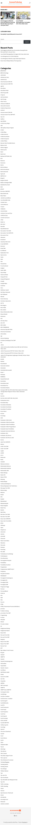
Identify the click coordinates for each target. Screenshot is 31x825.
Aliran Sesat (3, 101)
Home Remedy (4, 298)
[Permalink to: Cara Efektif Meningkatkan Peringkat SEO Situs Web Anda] (23, 15)
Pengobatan (4, 567)
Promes (2, 617)
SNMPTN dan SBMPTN (6, 690)
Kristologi (3, 415)
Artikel (2, 130)
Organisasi (3, 529)
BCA (2, 158)
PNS (2, 600)
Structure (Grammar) (6, 731)
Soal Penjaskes (4, 711)
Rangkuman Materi (5, 630)
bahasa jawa (4, 149)
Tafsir (2, 742)
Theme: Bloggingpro (23, 822)
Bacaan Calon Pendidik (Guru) (8, 143)
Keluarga (3, 374)
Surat (2, 736)
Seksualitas (3, 663)
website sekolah (5, 804)
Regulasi (3, 639)
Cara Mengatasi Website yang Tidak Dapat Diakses (13, 58)
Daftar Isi (3, 222)
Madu (2, 459)
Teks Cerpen (4, 753)
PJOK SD (3, 593)
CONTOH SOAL (4, 215)
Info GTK (3, 323)
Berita (2, 165)
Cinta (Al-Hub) (4, 211)
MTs (1, 497)
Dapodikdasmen (5, 228)
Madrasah (3, 457)
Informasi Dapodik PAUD (6, 329)
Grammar (3, 285)
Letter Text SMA (4, 446)
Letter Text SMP (4, 448)
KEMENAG (3, 376)
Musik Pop (3, 508)
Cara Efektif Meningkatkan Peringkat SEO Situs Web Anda (23, 22)
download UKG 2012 (5, 241)
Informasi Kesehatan (6, 331)
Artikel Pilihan (4, 141)
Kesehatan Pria (4, 385)
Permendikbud (4, 591)
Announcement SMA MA (6, 112)
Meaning (3, 479)
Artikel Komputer (5, 138)
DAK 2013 (3, 224)
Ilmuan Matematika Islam (7, 312)
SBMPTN (3, 657)
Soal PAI (2, 705)
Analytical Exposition (6, 108)
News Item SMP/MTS (5, 518)
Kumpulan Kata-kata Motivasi (8, 431)
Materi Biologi (4, 472)
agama (2, 86)
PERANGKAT (3, 576)
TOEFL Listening (4, 784)
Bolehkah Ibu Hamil (5, 184)
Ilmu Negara (3, 305)
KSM (2, 418)
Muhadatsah (4, 501)
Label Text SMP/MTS (5, 442)
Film (2, 261)
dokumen (3, 237)
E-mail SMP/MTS (4, 244)
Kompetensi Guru (5, 400)
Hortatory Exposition (6, 301)
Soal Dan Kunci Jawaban (6, 698)
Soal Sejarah (4, 716)
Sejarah (2, 659)
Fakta (2, 257)
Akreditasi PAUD (4, 90)
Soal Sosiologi (4, 718)
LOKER (2, 453)
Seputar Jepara (4, 668)
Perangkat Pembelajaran (7, 578)
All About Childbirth (5, 103)
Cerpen (2, 206)
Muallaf (2, 499)
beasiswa (3, 163)
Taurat (2, 747)
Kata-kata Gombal (5, 365)
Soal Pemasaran (5, 707)
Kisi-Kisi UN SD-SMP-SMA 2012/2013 (9, 398)
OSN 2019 (3, 532)
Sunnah (2, 733)
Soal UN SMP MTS (5, 722)
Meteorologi (4, 490)
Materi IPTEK (4, 477)
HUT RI (2, 303)
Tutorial (2, 790)
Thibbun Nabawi (4, 771)
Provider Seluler (5, 624)
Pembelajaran (4, 556)
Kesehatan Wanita (5, 387)
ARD (2, 125)
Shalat (2, 674)
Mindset (3, 492)
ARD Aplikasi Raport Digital (7, 127)
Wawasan (3, 801)
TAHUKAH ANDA (4, 744)
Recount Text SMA (5, 635)
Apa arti (2, 117)
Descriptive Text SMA (6, 231)
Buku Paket (3, 195)
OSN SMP (3, 536)
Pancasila (3, 545)
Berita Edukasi (4, 167)
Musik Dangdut (4, 505)
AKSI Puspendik (4, 92)
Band (2, 152)
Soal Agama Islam (5, 692)
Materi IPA (3, 475)
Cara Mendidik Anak (5, 200)
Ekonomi (3, 246)
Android (2, 110)
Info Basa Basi (4, 320)
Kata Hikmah (4, 363)
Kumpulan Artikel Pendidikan (8, 424)
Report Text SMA (5, 641)
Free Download (4, 266)
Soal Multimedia (4, 703)
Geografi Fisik (4, 277)
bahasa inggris (4, 147)
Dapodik (3, 226)
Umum (2, 795)
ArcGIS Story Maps (5, 123)
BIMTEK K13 (3, 176)
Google (2, 281)
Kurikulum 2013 (4, 433)
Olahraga (3, 525)
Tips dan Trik (4, 775)
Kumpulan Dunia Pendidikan (7, 429)
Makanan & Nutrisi (5, 464)
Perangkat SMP (4, 584)
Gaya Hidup (3, 272)
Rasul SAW (3, 633)
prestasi (3, 608)
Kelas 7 (2, 372)
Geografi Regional (5, 279)
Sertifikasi (3, 670)
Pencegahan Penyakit (6, 560)
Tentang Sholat (4, 766)
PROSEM (3, 619)
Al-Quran (3, 95)
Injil (1, 336)
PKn (1, 595)
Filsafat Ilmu (3, 263)
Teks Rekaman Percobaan (7, 760)
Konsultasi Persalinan (6, 409)
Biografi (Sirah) (4, 180)
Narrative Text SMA (5, 514)
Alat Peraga (3, 99)
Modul (2, 494)
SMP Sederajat (4, 685)
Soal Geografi (4, 700)
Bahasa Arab (4, 145)
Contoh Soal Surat (5, 217)
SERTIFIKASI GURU (5, 672)
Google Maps (4, 283)
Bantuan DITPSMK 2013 (6, 156)
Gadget (2, 268)
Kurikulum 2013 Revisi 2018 (7, 437)
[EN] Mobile (3, 70)
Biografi (2, 178)
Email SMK (3, 248)
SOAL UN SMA (4, 720)
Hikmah (2, 296)
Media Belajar (4, 481)
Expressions (4, 255)
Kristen (2, 413)
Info (1, 318)
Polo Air (2, 602)
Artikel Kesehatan (5, 136)
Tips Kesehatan (4, 777)
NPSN (2, 523)
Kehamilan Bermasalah (6, 370)
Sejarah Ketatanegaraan (6, 661)
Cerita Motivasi (4, 204)
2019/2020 (3, 75)
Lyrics (2, 455)
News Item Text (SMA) (6, 521)
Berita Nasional (4, 171)
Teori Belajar (4, 768)
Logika (2, 451)
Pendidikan (3, 562)
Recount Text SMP (5, 637)
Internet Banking (5, 338)
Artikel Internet (4, 134)
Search (2, 39)
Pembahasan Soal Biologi (7, 554)
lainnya (2, 444)
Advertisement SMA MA (6, 81)
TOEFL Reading (4, 786)
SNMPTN (3, 687)
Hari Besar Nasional (5, 292)
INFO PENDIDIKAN (5, 327)
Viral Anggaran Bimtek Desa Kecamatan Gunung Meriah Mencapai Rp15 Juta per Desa (8, 23)
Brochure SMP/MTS (5, 191)
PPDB (2, 604)
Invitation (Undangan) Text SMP (8, 340)
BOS (2, 187)
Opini (2, 527)
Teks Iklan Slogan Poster (7, 755)
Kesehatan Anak (5, 383)
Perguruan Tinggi (5, 586)
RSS (16, 815)
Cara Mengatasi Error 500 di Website (9, 56)
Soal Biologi (3, 694)
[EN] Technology (4, 73)
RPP (2, 648)
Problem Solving (5, 611)
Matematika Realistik (6, 468)
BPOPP (2, 189)
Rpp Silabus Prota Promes (7, 650)
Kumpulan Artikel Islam (6, 420)
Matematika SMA (5, 470)
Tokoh (2, 788)
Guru (2, 288)
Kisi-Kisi (2, 396)
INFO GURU (3, 325)
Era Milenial (3, 250)
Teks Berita (3, 751)
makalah (3, 461)
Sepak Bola (3, 665)
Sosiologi (3, 727)
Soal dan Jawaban (5, 696)
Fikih (2, 259)
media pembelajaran (6, 483)
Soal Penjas (3, 709)
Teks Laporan (4, 757)
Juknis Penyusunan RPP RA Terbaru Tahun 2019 (12, 353)
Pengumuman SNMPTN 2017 (7, 569)
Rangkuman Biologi (5, 628)
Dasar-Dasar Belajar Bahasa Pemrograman (11, 60)
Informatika (3, 334)
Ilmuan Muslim (4, 314)
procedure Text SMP (6, 613)
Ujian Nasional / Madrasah (7, 793)
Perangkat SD (4, 580)
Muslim (2, 510)
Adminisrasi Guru (5, 77)
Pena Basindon (4, 558)
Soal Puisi (3, 714)
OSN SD (2, 534)
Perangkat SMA (4, 582)
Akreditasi (3, 88)
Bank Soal (3, 154)
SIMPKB (2, 683)
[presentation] (1, 17)
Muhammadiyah (4, 503)
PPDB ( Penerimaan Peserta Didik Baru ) (10, 606)
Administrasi (4, 79)
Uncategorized (4, 799)
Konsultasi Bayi (4, 402)
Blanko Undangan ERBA (6, 182)
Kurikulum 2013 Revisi (6, 435)
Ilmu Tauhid (3, 309)
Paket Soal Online (5, 540)
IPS (1, 342)
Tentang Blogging (5, 762)
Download (3, 239)
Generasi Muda (4, 274)
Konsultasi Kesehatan (6, 407)
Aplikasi (2, 119)
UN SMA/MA (3, 797)
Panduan (3, 547)
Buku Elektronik (4, 193)
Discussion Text (4, 235)
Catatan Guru (4, 202)
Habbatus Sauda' (5, 290)
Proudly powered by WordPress (10, 822)
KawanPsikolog (15, 2)
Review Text (4, 646)
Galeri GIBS (3, 270)
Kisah (2, 394)
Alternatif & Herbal (5, 106)
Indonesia (3, 316)
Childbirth (3, 209)
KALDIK (2, 359)
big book (3, 174)
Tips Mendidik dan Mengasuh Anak (9, 779)
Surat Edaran (4, 738)
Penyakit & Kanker (5, 573)
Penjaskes (3, 571)
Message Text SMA (5, 488)
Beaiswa (3, 160)
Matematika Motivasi (6, 466)
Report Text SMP (5, 643)
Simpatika (3, 681)
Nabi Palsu (3, 512)
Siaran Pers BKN (4, 676)
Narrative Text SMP (5, 516)
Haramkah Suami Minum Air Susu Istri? (11, 34)
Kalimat (2, 361)
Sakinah (2, 654)
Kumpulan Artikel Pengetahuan (8, 426)
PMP (2, 597)
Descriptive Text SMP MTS (7, 233)
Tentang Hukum (4, 764)
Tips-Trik (3, 782)
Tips (2, 773)
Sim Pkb (3, 679)
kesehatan (3, 381)
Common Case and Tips (6, 213)
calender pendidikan (6, 198)
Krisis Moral (3, 411)
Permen (2, 589)
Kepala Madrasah (5, 379)
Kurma (2, 440)
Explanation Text (5, 252)
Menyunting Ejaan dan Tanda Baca (9, 486)
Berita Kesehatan (5, 169)
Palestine (3, 543)
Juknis (2, 345)
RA (1, 626)
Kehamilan (3, 368)
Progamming (4, 615)
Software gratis (4, 725)
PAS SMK (3, 551)
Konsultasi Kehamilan (6, 404)
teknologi (3, 749)
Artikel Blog (3, 132)
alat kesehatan (4, 97)
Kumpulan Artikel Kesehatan (7, 422)
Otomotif (3, 538)
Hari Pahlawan (4, 294)
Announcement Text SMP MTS (8, 114)
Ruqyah (2, 652)
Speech (2, 729)
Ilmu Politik (3, 307)
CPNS (2, 220)
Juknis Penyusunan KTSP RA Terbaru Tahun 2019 (12, 351)
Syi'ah (2, 740)
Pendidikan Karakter (6, 565)
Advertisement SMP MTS (7, 84)
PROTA (2, 622)
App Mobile (3, 121)
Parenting (3, 549)
